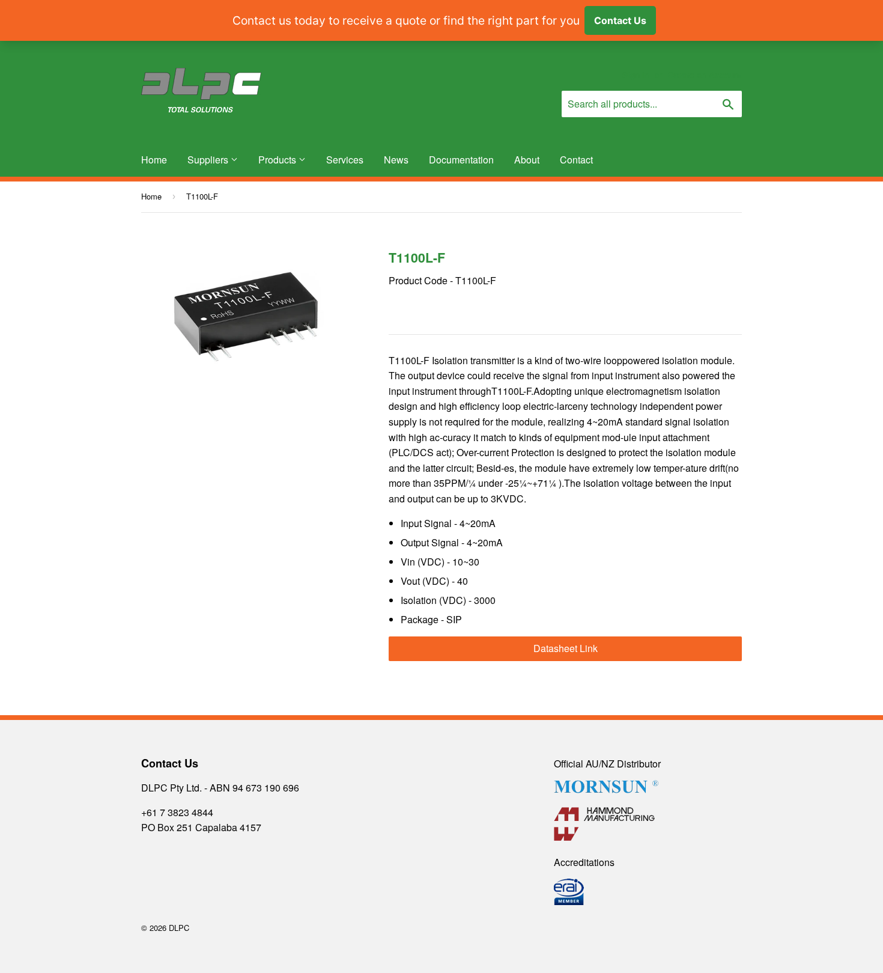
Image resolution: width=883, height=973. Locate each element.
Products (278, 159)
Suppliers (209, 159)
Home (154, 159)
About (526, 159)
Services (344, 159)
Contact (576, 159)
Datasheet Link (565, 648)
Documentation (461, 159)
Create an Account (705, 75)
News (396, 159)
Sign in (635, 75)
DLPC (179, 927)
